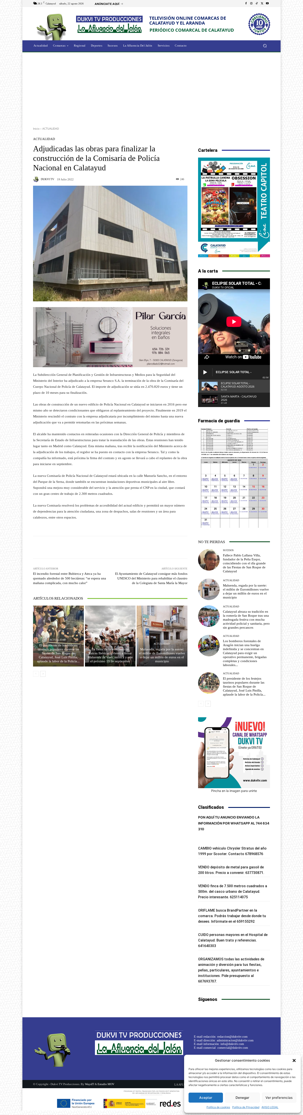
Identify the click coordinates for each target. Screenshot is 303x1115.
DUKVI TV (47, 179)
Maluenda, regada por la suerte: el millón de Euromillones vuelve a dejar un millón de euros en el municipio (162, 655)
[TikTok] (256, 3)
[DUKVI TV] (36, 179)
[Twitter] (262, 3)
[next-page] (43, 674)
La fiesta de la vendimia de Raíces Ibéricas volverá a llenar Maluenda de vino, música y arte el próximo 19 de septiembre (110, 655)
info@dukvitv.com (232, 1044)
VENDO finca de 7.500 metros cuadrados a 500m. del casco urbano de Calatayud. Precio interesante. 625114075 (232, 891)
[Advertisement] (151, 88)
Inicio (36, 129)
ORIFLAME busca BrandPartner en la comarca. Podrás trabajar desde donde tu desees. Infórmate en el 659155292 (232, 916)
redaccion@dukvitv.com (232, 1036)
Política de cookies (218, 1107)
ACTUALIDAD (50, 129)
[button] (294, 1060)
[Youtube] (267, 3)
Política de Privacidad (245, 1107)
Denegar (242, 1098)
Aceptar (205, 1098)
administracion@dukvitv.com (235, 1040)
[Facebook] (246, 3)
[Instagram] (251, 3)
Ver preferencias (279, 1098)
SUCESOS (228, 550)
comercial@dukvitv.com (232, 1047)
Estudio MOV (106, 1084)
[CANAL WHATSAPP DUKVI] (234, 752)
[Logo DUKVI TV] (52, 26)
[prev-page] (36, 674)
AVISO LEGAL (270, 1107)
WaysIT (89, 1084)
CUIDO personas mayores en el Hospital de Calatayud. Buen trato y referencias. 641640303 (233, 940)
